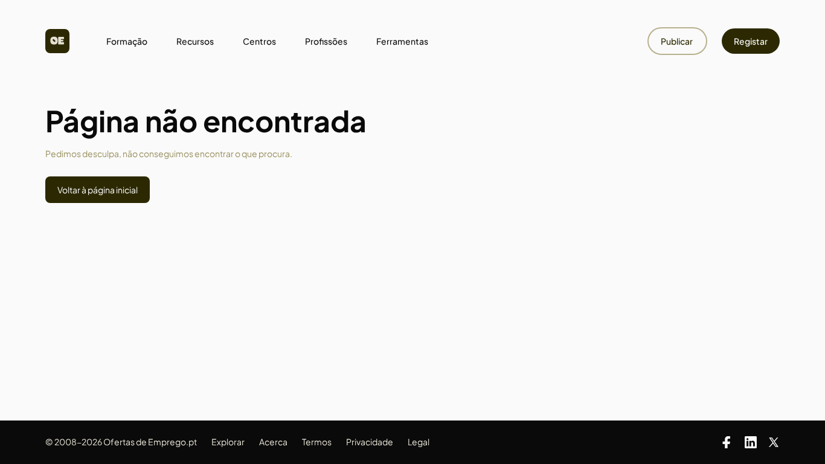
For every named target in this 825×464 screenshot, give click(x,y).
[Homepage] (57, 41)
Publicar (677, 41)
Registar (751, 41)
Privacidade (369, 441)
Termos (317, 441)
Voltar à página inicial (97, 189)
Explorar (228, 441)
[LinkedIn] (750, 442)
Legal (418, 441)
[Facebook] (726, 442)
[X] (774, 442)
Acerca (273, 441)
